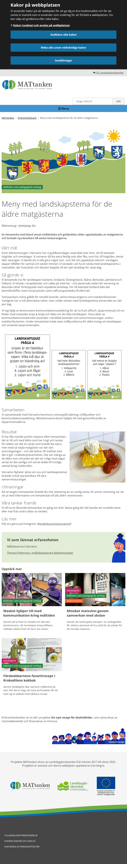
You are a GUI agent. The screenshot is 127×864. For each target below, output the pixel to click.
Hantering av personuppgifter (21, 846)
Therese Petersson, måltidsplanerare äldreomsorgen (40, 553)
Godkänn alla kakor (63, 34)
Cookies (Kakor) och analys (19, 840)
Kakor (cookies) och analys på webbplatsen (41, 25)
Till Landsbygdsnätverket (110, 72)
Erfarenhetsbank (27, 117)
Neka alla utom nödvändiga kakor (63, 47)
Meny (65, 108)
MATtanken (8, 117)
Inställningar (63, 60)
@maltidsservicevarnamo (54, 524)
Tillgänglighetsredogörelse (21, 835)
